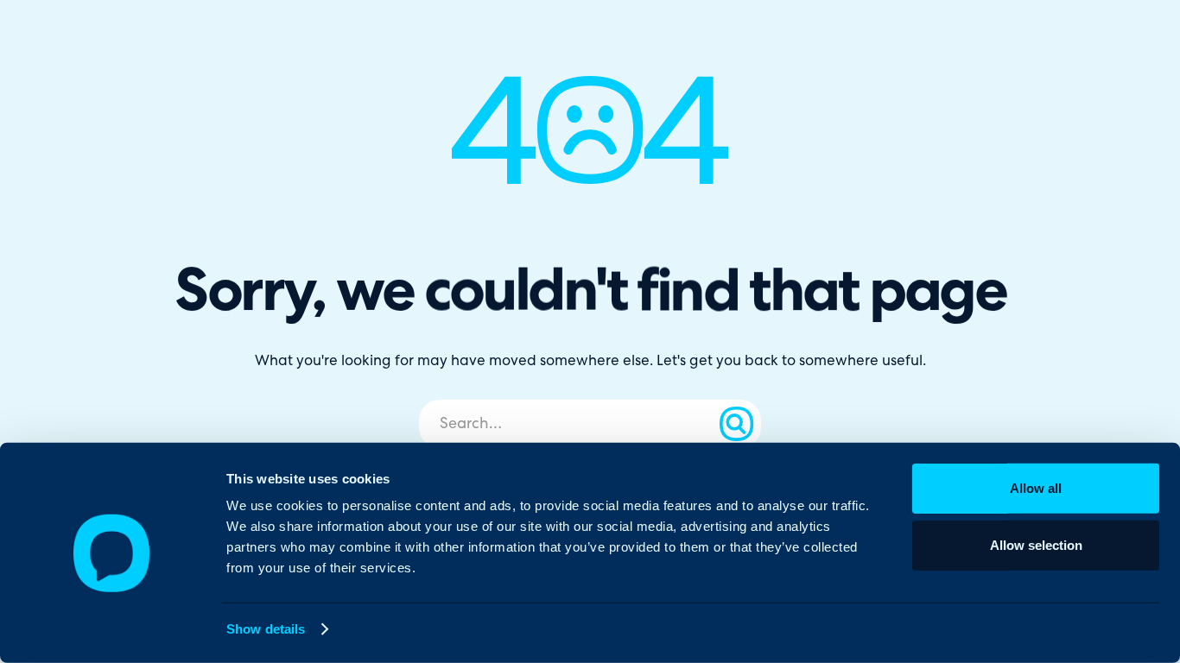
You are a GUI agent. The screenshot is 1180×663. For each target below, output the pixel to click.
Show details (265, 629)
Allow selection (1036, 544)
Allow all (1036, 488)
